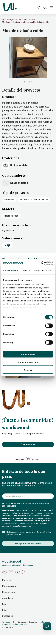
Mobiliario (33, 19)
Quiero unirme (28, 444)
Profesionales (9, 586)
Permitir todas (28, 354)
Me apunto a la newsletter (28, 543)
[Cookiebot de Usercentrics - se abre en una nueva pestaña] (41, 263)
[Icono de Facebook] (11, 572)
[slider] (28, 60)
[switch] (49, 326)
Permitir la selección (28, 362)
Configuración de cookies (27, 622)
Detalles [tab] (26, 270)
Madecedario (8, 592)
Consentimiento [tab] (10, 270)
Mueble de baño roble (39, 22)
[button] (45, 7)
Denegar (28, 370)
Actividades (7, 598)
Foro (4, 604)
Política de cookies (9, 622)
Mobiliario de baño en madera (15, 22)
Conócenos (7, 616)
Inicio (4, 19)
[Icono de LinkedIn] (18, 572)
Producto (23, 19)
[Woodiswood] (10, 7)
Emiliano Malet (19, 165)
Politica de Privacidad (26, 526)
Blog (4, 610)
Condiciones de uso (19, 624)
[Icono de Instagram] (5, 572)
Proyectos (12, 19)
